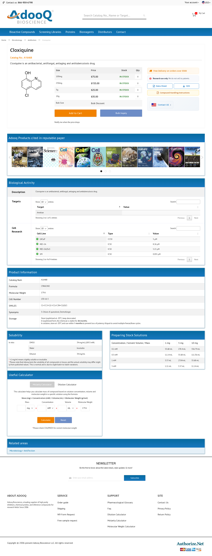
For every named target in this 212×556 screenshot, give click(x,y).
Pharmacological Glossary (120, 502)
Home (3, 40)
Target (40, 206)
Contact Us (163, 502)
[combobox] (114, 15)
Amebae (40, 212)
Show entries (44, 202)
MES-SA (43, 244)
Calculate (45, 420)
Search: (173, 202)
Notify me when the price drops (67, 122)
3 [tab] (110, 171)
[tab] (42, 385)
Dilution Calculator (67, 384)
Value (126, 206)
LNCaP (42, 239)
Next (202, 157)
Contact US (163, 105)
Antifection (32, 40)
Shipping (61, 508)
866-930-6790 (25, 2)
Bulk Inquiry (121, 113)
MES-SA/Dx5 (45, 249)
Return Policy (164, 514)
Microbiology (17, 40)
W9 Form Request (66, 514)
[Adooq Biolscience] (30, 17)
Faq (109, 508)
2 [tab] (106, 171)
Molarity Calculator (42, 384)
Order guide (62, 502)
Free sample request (67, 520)
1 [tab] (101, 171)
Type (110, 233)
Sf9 (41, 254)
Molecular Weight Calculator (121, 526)
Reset (63, 420)
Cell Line (41, 233)
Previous (10, 157)
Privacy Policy (164, 508)
